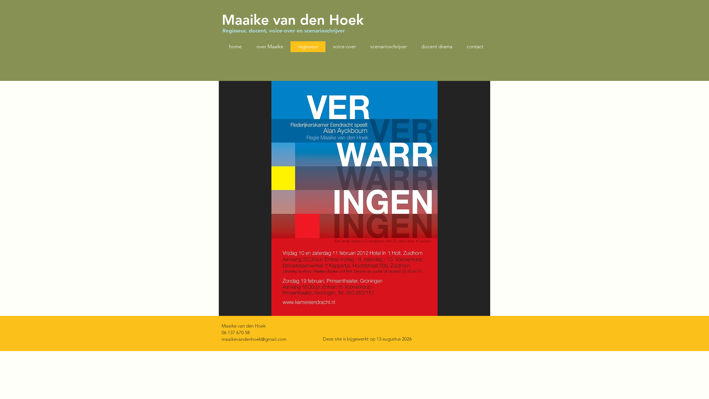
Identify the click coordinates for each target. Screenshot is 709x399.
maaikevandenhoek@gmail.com (254, 339)
